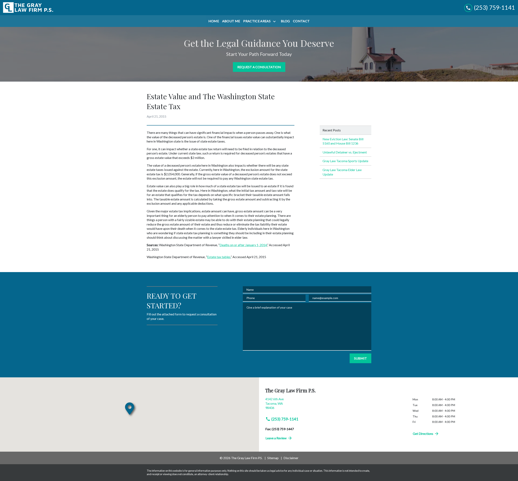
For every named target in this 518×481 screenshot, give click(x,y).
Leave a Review (276, 438)
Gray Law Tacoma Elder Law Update (342, 172)
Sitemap (273, 458)
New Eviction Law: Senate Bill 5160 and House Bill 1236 (343, 141)
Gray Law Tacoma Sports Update (345, 161)
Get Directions (423, 433)
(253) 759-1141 (284, 419)
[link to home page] (28, 7)
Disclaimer (290, 458)
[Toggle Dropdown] (275, 21)
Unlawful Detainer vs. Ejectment (345, 152)
